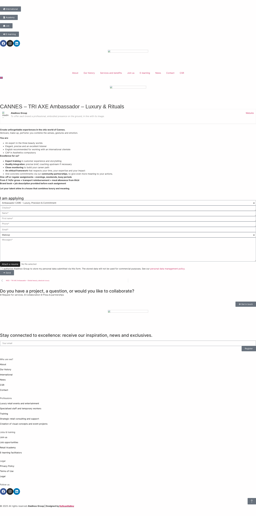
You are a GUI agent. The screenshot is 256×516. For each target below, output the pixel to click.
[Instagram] (10, 43)
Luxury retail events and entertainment (19, 403)
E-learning (145, 73)
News (158, 73)
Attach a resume (10, 264)
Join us (130, 73)
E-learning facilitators (11, 452)
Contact (170, 73)
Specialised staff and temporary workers (20, 408)
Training (4, 413)
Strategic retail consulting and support (19, 418)
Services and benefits (111, 73)
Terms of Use (6, 471)
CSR (182, 73)
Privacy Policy (7, 466)
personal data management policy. (167, 268)
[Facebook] (3, 43)
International (6, 374)
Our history (89, 73)
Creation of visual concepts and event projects (23, 423)
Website (250, 113)
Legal (2, 476)
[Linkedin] (16, 43)
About (75, 73)
